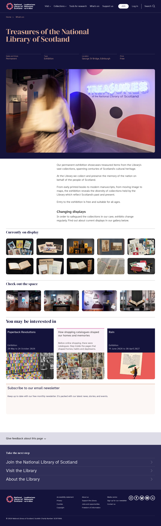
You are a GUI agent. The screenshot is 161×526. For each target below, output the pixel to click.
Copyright (60, 508)
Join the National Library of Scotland (41, 462)
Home (8, 17)
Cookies (60, 504)
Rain (111, 332)
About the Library (23, 479)
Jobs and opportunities (90, 504)
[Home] (20, 6)
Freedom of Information (91, 508)
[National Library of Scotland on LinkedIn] (152, 498)
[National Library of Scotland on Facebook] (136, 498)
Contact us (111, 504)
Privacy (59, 501)
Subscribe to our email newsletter (34, 388)
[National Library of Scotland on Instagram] (131, 498)
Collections (59, 6)
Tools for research (78, 6)
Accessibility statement (65, 497)
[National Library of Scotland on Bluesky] (141, 498)
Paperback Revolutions (21, 332)
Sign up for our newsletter (117, 501)
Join (123, 6)
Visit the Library (21, 470)
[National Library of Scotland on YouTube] (147, 498)
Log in (135, 6)
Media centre (112, 497)
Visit (47, 6)
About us (85, 497)
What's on (94, 6)
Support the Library (89, 501)
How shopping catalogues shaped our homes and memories (78, 334)
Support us (107, 6)
